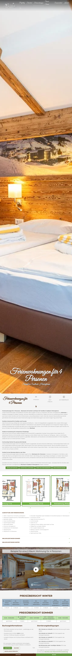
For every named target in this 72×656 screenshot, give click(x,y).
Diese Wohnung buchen (59, 467)
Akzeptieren (8, 648)
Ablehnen (16, 648)
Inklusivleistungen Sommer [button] (11, 538)
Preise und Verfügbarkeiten (43, 467)
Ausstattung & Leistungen (27, 467)
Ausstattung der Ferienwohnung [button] (13, 512)
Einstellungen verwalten (11, 651)
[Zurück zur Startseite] (10, 5)
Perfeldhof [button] (22, 3)
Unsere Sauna (47, 2)
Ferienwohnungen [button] (38, 3)
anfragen (18, 654)
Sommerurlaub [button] (58, 3)
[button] (20, 8)
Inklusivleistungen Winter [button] (11, 542)
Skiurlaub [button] (29, 3)
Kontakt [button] (66, 3)
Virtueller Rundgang (12, 467)
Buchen (54, 654)
